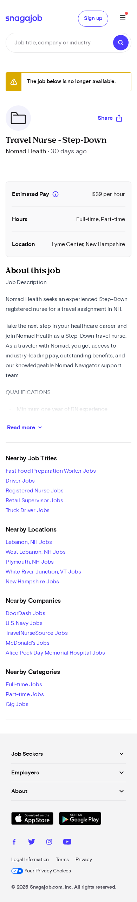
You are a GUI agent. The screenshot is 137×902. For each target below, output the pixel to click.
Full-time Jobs (24, 684)
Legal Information (30, 859)
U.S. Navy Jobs (24, 623)
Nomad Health (26, 151)
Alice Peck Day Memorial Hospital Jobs (55, 653)
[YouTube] (67, 843)
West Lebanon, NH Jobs (36, 552)
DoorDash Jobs (25, 613)
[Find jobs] (121, 42)
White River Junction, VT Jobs (43, 572)
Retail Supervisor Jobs (34, 500)
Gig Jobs (17, 704)
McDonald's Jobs (28, 643)
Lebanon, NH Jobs (29, 542)
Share (105, 118)
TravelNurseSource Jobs (36, 633)
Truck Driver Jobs (28, 510)
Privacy (84, 859)
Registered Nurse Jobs (35, 490)
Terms (62, 859)
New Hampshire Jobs (32, 581)
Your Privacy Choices (48, 871)
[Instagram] (49, 843)
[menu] (122, 18)
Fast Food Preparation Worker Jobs (51, 471)
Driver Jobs (20, 481)
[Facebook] (14, 843)
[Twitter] (31, 843)
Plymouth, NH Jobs (30, 562)
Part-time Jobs (25, 694)
